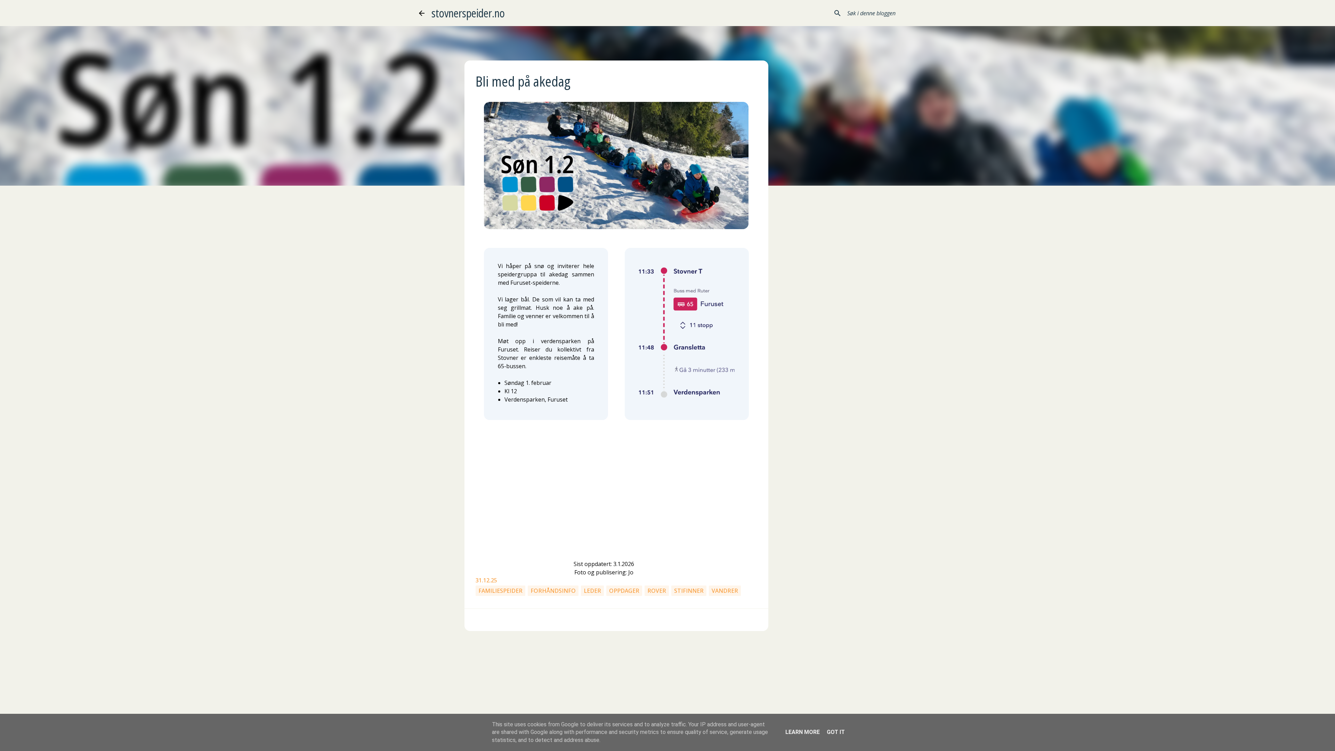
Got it (836, 732)
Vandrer (725, 591)
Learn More (802, 732)
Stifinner (689, 591)
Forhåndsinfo (553, 591)
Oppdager (624, 591)
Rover (656, 591)
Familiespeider (500, 591)
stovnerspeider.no (468, 13)
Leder (592, 591)
